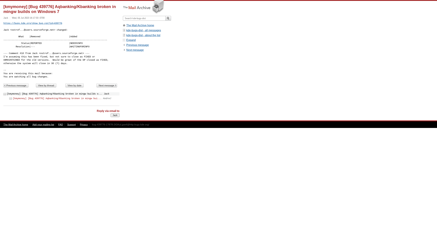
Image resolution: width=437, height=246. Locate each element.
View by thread (46, 85)
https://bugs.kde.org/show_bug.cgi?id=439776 (32, 23)
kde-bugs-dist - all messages (143, 30)
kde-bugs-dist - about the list (143, 35)
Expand (131, 40)
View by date (74, 85)
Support (71, 124)
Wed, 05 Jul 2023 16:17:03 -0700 (28, 18)
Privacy (84, 124)
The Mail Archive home (140, 25)
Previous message (16, 85)
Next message (106, 85)
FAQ (60, 124)
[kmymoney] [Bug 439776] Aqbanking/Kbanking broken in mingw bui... (57, 98)
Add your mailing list (43, 124)
